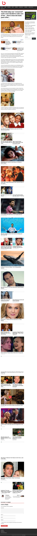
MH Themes (23, 535)
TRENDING (25, 7)
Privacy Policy (31, 7)
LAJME (5, 7)
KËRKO (34, 38)
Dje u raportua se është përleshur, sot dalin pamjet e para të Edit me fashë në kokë (30, 22)
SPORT (13, 7)
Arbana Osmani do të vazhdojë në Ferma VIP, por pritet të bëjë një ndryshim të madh (30, 33)
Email (2, 517)
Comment (2, 507)
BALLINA (2, 7)
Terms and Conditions (4, 532)
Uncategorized (15, 19)
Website (2, 519)
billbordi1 (10, 19)
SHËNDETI (16, 7)
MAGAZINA (8, 7)
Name (2, 514)
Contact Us (2, 8)
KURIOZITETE (21, 7)
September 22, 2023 (5, 19)
